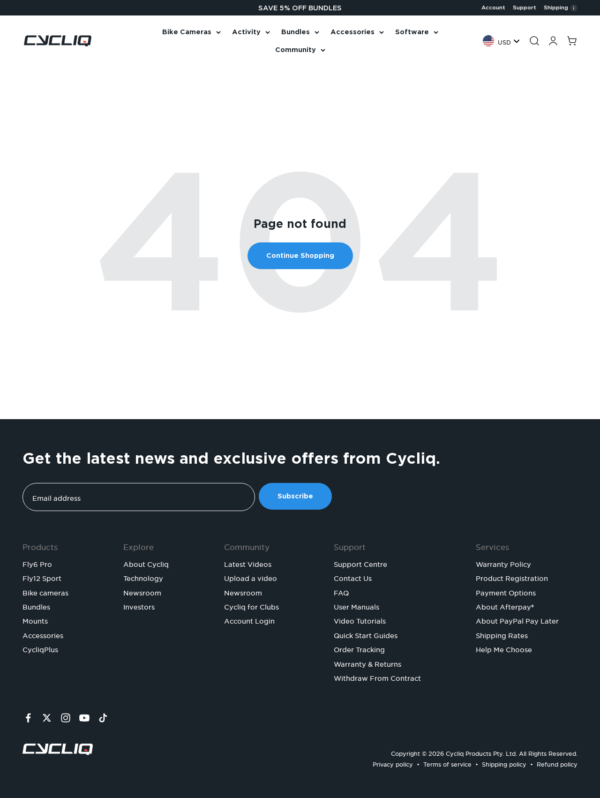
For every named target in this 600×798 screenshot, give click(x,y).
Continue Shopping (300, 255)
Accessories (352, 32)
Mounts (35, 619)
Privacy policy (393, 763)
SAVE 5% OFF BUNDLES (300, 8)
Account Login (249, 619)
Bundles (295, 32)
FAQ (341, 591)
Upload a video (250, 577)
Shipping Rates (502, 634)
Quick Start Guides (366, 634)
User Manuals (356, 605)
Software (412, 32)
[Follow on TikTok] (103, 717)
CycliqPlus (40, 648)
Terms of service (447, 763)
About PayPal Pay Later (517, 619)
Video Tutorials (360, 619)
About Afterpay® (505, 605)
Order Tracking (359, 648)
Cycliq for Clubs (251, 605)
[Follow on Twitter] (46, 717)
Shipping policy (504, 763)
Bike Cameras (186, 32)
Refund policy (557, 763)
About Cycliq (146, 563)
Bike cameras (45, 591)
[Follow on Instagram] (65, 717)
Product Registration (512, 577)
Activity (246, 32)
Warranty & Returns (367, 663)
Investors (139, 605)
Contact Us (353, 577)
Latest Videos (247, 563)
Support (524, 7)
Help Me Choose (504, 648)
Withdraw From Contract (377, 677)
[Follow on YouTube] (84, 717)
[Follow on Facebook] (28, 717)
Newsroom (142, 591)
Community (295, 49)
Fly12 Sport (41, 577)
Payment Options (506, 591)
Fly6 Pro (37, 563)
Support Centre (360, 563)
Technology (143, 577)
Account (493, 7)
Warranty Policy (503, 563)
